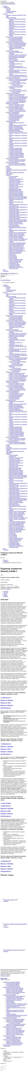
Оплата (5, 593)
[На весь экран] (4, 1066)
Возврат (5, 595)
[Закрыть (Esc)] (1, 1066)
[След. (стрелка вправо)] (2, 1067)
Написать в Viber (6, 702)
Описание (5, 591)
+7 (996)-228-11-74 (13, 273)
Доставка (5, 592)
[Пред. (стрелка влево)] (1, 1067)
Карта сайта (4, 978)
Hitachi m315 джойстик (9, 899)
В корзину (3, 280)
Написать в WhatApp (7, 700)
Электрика (7, 589)
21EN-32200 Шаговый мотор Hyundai (12, 950)
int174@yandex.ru (5, 273)
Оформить (8, 280)
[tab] (15, 591)
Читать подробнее (5, 975)
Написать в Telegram (7, 705)
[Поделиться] (2, 1066)
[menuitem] (5, 6)
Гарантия (5, 596)
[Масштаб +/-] (5, 1066)
